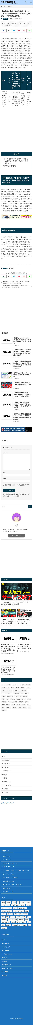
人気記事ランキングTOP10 (10, 877)
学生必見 (12, 699)
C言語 (3, 687)
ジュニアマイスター (7, 690)
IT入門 (17, 687)
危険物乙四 (10, 696)
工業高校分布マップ (8, 881)
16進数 (14, 685)
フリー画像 (6, 767)
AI (18, 685)
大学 (3, 699)
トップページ (6, 860)
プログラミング (22, 690)
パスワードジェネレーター (10, 863)
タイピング (6, 764)
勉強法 (26, 693)
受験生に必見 (18, 696)
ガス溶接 (28, 687)
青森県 (24, 707)
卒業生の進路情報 (10, 166)
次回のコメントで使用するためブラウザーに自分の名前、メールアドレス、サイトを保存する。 (17, 485)
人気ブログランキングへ (8, 803)
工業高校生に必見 (12, 702)
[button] (3, 30)
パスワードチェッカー (9, 867)
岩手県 (29, 699)
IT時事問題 (6, 760)
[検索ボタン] (25, 2)
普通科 (26, 702)
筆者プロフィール (8, 892)
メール (4, 478)
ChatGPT (28, 685)
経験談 (23, 704)
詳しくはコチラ (16, 535)
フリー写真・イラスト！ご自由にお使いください (16, 870)
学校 (11, 18)
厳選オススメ (7, 781)
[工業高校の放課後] (10, 2)
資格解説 (15, 707)
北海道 (3, 696)
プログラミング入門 (7, 693)
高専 (29, 707)
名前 (4, 472)
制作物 (5, 778)
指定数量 (21, 702)
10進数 (8, 685)
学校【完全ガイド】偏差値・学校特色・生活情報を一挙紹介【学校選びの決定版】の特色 (17, 161)
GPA (8, 687)
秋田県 (18, 704)
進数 (20, 707)
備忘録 (5, 774)
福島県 (13, 704)
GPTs (12, 687)
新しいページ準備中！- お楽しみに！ (13, 884)
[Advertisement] (16, 130)
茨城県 (29, 704)
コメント (5, 453)
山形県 (23, 699)
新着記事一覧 (6, 888)
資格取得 (8, 707)
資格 (3, 707)
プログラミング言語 (18, 693)
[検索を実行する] (30, 506)
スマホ (15, 690)
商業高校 (25, 696)
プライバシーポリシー (9, 874)
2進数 (3, 685)
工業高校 (5, 18)
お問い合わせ (6, 856)
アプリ (22, 687)
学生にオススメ (7, 785)
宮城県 (18, 699)
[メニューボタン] (30, 2)
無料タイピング (5, 704)
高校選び (4, 710)
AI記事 (22, 685)
